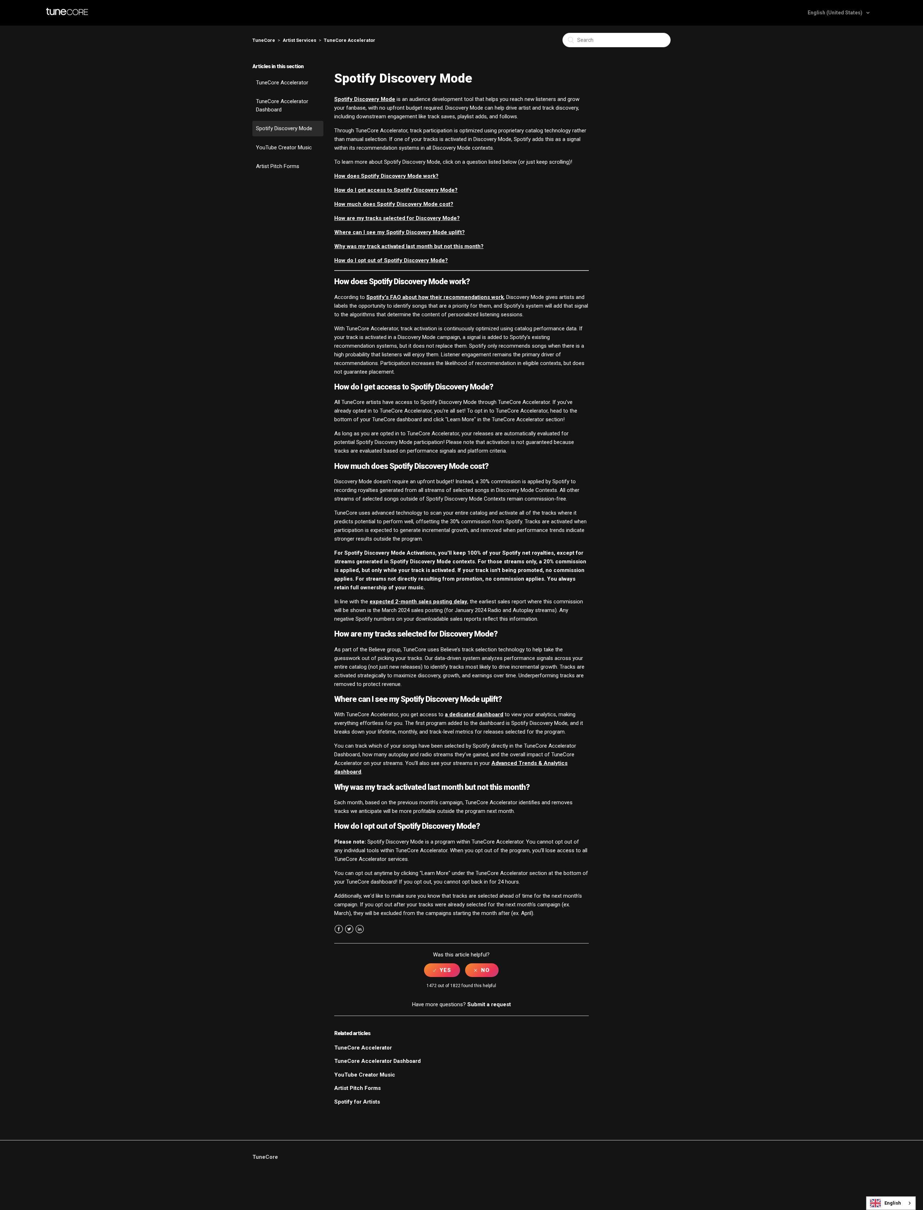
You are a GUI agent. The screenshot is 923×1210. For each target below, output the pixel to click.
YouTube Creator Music (284, 147)
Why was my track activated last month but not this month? (408, 246)
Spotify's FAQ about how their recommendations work (435, 297)
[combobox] (891, 1203)
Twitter (349, 929)
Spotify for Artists (357, 1102)
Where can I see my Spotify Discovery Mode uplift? (399, 232)
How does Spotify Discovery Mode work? (386, 176)
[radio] (442, 970)
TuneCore (263, 40)
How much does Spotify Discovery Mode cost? (393, 204)
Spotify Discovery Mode (284, 128)
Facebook (338, 929)
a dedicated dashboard (474, 714)
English (892, 1203)
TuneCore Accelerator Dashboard (282, 105)
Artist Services (299, 40)
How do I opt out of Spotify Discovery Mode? (391, 260)
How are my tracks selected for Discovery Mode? (397, 218)
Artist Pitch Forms (277, 166)
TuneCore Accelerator (349, 40)
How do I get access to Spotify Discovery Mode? (396, 190)
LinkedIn (359, 929)
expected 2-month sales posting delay (418, 601)
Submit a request (489, 1004)
